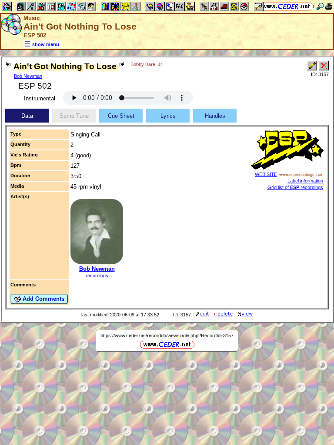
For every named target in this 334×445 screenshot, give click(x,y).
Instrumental (39, 98)
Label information (305, 180)
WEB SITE (266, 174)
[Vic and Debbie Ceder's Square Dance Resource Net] (286, 6)
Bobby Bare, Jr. (146, 64)
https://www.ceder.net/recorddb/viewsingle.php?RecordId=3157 (167, 335)
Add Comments (42, 299)
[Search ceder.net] (320, 6)
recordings (97, 275)
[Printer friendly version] (328, 6)
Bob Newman (28, 76)
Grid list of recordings (295, 187)
